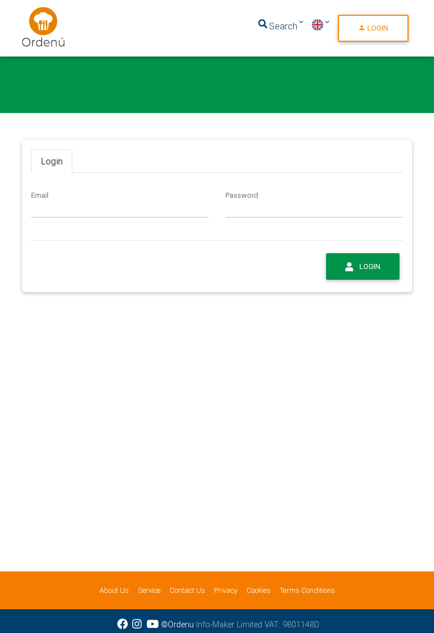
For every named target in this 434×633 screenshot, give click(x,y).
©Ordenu (177, 624)
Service (149, 590)
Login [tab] (52, 161)
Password (241, 195)
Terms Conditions (307, 590)
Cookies (258, 590)
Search (283, 26)
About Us (114, 590)
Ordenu (36, 13)
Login (377, 28)
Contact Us (187, 590)
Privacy (225, 590)
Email (40, 195)
